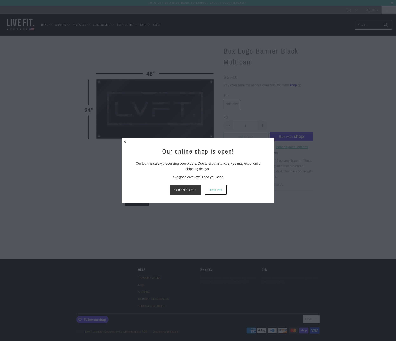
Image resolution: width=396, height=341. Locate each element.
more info (215, 190)
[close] (125, 142)
